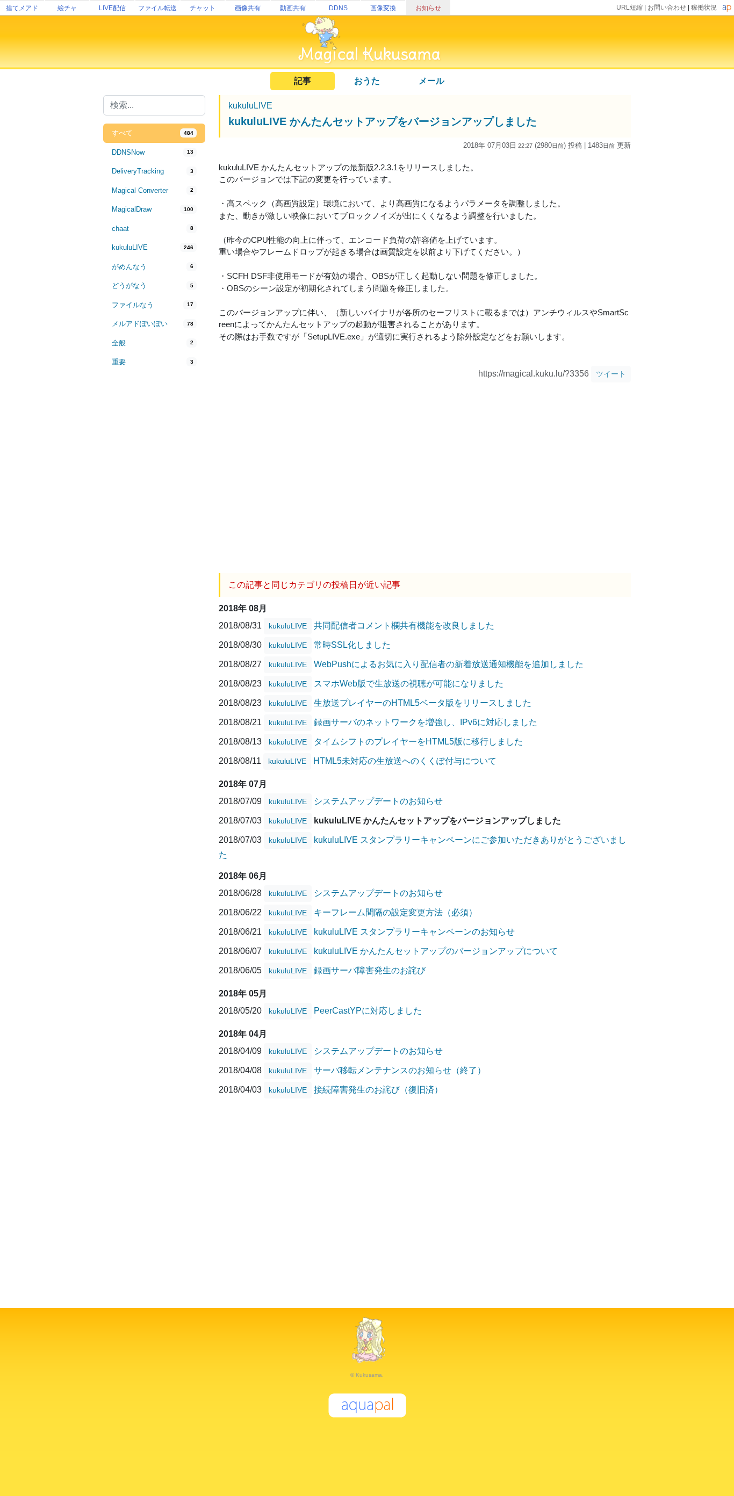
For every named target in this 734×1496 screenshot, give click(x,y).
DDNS (338, 8)
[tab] (154, 133)
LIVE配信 (112, 8)
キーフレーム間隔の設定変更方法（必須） (395, 911)
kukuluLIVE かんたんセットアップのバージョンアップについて (436, 950)
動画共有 (293, 8)
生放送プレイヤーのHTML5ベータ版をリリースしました (422, 702)
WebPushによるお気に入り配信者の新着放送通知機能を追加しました (449, 663)
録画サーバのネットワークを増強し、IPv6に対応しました (425, 721)
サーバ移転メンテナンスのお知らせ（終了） (400, 1069)
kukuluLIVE (250, 105)
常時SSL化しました (352, 644)
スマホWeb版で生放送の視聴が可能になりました (408, 683)
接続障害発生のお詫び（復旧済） (378, 1089)
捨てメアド (22, 8)
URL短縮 (629, 7)
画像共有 (248, 8)
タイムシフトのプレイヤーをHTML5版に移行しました (418, 741)
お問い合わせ (666, 7)
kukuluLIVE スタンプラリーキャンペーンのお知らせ (414, 931)
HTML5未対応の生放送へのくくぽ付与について (404, 760)
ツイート (611, 374)
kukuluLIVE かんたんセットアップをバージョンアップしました (382, 121)
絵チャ (67, 8)
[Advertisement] (154, 549)
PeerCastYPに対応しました (368, 1010)
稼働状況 (704, 7)
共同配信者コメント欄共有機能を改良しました (404, 625)
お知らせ (428, 8)
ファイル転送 (157, 8)
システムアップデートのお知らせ (378, 800)
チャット (202, 8)
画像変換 (383, 8)
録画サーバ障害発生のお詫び (370, 969)
